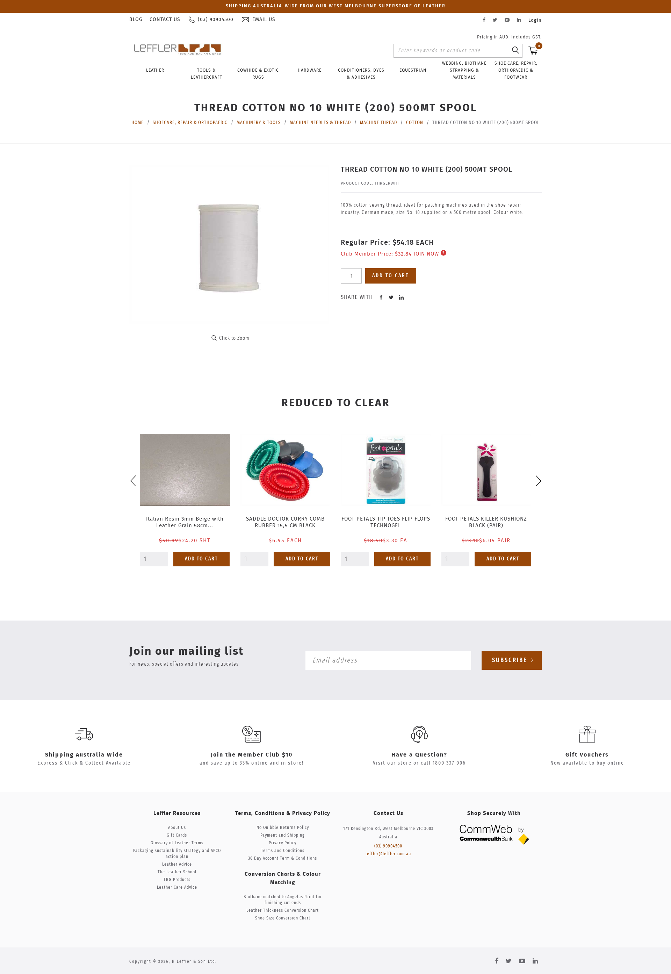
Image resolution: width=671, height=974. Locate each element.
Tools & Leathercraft (206, 73)
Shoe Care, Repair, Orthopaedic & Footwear (516, 70)
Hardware (310, 70)
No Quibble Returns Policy (283, 827)
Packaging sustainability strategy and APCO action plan (177, 853)
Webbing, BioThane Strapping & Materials (464, 70)
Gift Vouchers (587, 755)
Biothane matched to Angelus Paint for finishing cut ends (283, 900)
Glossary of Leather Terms (177, 843)
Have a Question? (419, 755)
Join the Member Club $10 (252, 755)
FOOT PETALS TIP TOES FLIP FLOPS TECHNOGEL (385, 522)
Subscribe (511, 660)
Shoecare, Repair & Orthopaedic (190, 122)
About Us (177, 827)
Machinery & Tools (259, 122)
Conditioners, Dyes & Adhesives (361, 73)
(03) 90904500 (388, 846)
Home (137, 122)
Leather (155, 70)
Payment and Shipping (282, 835)
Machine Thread (378, 122)
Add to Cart (201, 558)
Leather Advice (177, 864)
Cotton (414, 122)
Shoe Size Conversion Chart (282, 918)
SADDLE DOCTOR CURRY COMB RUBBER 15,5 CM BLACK (285, 522)
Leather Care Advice (177, 887)
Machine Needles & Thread (320, 122)
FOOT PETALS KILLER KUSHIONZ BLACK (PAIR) (486, 522)
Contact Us (165, 19)
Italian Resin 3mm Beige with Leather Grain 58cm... (185, 522)
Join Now (426, 254)
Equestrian (412, 70)
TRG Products (177, 880)
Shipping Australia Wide (84, 755)
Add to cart (390, 275)
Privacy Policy (282, 843)
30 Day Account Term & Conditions (282, 858)
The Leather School (177, 872)
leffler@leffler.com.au (388, 854)
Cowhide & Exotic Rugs (258, 73)
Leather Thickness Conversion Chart (282, 910)
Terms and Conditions (282, 850)
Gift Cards (177, 835)
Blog (136, 19)
